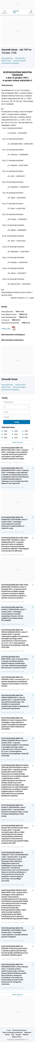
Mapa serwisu (16, 1037)
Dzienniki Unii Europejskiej (10, 63)
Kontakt (18, 1034)
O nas (9, 1030)
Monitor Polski (6, 61)
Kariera (7, 1034)
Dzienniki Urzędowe (19, 61)
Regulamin (27, 1032)
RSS (12, 1034)
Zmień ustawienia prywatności (12, 1032)
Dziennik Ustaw (20, 58)
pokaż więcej (16, 994)
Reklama (25, 1034)
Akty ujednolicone (7, 58)
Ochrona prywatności (19, 1030)
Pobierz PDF (5, 329)
